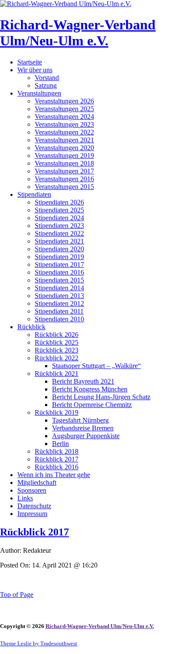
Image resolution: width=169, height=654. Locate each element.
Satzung (46, 85)
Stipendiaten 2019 (59, 256)
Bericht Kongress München (89, 389)
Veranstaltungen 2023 (64, 124)
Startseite (29, 62)
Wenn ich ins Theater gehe (53, 474)
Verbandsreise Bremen (83, 428)
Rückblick (31, 326)
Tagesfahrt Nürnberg (80, 420)
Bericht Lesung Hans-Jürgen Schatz (101, 397)
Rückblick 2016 (56, 467)
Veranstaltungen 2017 (64, 171)
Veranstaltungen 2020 (64, 147)
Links (25, 498)
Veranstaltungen (39, 93)
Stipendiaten (34, 194)
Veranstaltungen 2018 (64, 163)
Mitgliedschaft (36, 482)
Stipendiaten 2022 (59, 233)
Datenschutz (34, 506)
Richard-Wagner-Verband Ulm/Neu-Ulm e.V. (78, 32)
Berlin (60, 443)
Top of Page (16, 594)
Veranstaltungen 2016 (64, 179)
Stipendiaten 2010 (59, 319)
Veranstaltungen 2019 (64, 155)
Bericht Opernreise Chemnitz (92, 404)
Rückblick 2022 (56, 358)
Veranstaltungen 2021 (64, 140)
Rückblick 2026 (56, 334)
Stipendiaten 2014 (59, 288)
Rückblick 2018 (56, 451)
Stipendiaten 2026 (59, 202)
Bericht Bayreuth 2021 (83, 381)
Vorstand (47, 77)
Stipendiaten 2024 (59, 217)
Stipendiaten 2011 (59, 311)
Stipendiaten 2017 (59, 264)
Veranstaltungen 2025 (64, 108)
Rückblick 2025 (56, 342)
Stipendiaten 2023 (59, 225)
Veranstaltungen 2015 (64, 186)
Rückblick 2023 (56, 350)
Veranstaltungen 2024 (64, 116)
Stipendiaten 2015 (59, 280)
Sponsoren (31, 490)
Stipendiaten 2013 (59, 295)
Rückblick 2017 (56, 459)
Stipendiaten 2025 (59, 210)
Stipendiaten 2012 (59, 303)
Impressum (32, 513)
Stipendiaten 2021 (59, 241)
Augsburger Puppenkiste (86, 435)
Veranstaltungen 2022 (64, 132)
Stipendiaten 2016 (59, 272)
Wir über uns (34, 70)
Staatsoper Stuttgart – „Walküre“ (96, 365)
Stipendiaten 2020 (59, 249)
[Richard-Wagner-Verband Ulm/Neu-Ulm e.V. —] (65, 3)
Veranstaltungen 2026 (64, 101)
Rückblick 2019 (56, 412)
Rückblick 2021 (56, 373)
